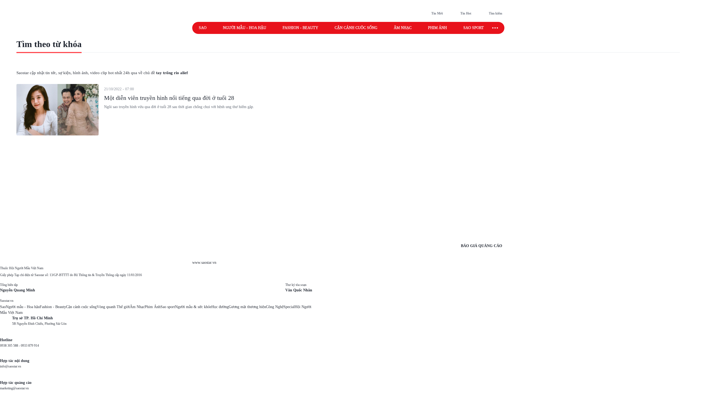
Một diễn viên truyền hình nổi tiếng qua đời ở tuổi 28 (169, 97)
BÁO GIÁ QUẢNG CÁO (481, 246)
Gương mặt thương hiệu (247, 307)
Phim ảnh (437, 28)
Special (289, 307)
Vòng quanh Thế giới (113, 307)
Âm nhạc (403, 28)
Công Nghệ (274, 307)
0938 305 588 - (10, 345)
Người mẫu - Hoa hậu (244, 28)
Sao (202, 28)
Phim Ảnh (152, 307)
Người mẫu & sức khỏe (193, 307)
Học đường (220, 307)
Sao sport (473, 28)
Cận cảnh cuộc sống (356, 28)
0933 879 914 (30, 345)
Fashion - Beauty (300, 28)
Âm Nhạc (137, 307)
